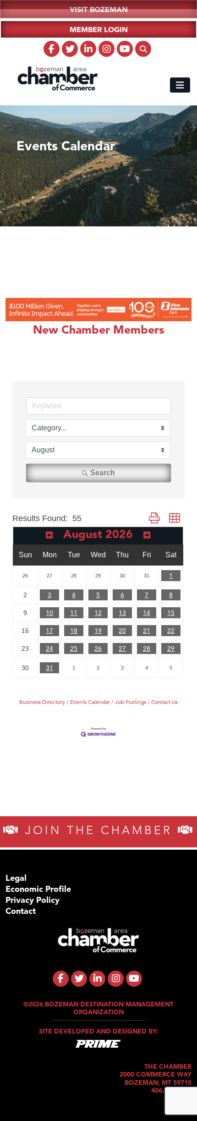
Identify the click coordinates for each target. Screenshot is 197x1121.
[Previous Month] (49, 535)
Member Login (99, 29)
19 (98, 630)
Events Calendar (90, 701)
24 (49, 648)
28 (146, 648)
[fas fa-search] (143, 49)
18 (73, 630)
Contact (20, 911)
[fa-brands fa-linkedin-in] (88, 49)
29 (171, 648)
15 (171, 613)
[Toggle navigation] (180, 85)
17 (49, 630)
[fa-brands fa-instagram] (106, 49)
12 (98, 613)
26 (98, 648)
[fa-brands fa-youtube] (125, 49)
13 (122, 613)
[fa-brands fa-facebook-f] (52, 49)
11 (73, 613)
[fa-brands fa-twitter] (70, 49)
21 (146, 630)
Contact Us (164, 701)
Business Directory (42, 701)
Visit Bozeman (99, 9)
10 (49, 613)
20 (122, 630)
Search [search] (102, 473)
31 (49, 668)
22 (171, 630)
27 (122, 648)
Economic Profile (38, 889)
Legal (16, 878)
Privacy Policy (32, 900)
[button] (154, 518)
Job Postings (130, 701)
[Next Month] (147, 535)
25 (73, 648)
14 (146, 613)
